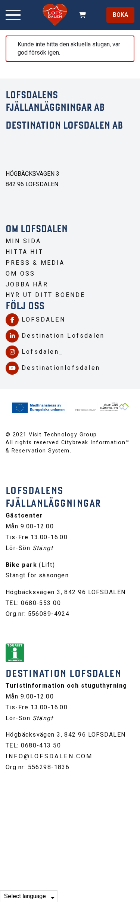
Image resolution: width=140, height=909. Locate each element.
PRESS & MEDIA (35, 262)
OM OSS (20, 273)
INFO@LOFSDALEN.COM (49, 756)
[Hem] (55, 15)
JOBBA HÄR (27, 284)
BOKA (120, 14)
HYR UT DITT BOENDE (45, 294)
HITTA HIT (24, 251)
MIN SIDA (23, 241)
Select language (25, 896)
